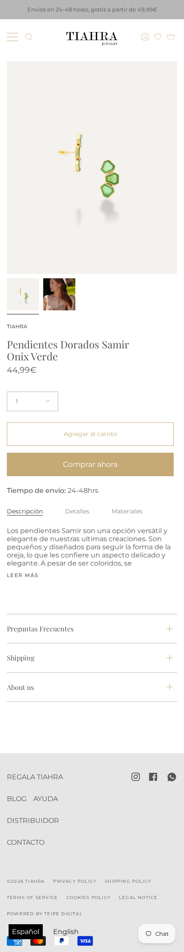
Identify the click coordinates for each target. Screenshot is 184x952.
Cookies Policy (88, 897)
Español (25, 932)
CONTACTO (26, 842)
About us (20, 687)
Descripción (25, 511)
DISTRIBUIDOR (33, 820)
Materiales (127, 511)
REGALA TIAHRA (35, 777)
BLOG (17, 799)
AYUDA (45, 799)
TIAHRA (17, 326)
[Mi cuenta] (146, 36)
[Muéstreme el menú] (13, 36)
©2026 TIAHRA (26, 881)
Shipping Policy (128, 881)
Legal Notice (138, 897)
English (66, 932)
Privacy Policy (74, 881)
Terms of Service (32, 897)
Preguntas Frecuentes (40, 628)
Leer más (23, 575)
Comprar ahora (90, 464)
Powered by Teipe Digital (45, 914)
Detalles (77, 511)
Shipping (20, 657)
